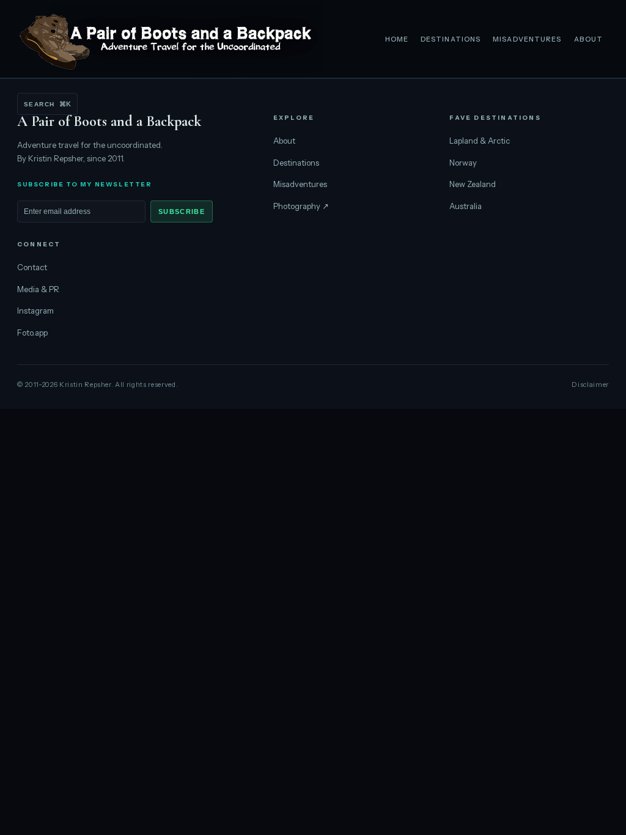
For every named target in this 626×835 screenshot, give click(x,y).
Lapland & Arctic (479, 140)
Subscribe (181, 211)
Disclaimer (590, 384)
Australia (465, 206)
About (588, 39)
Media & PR (38, 289)
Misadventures (527, 39)
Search (47, 104)
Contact (32, 267)
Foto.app (32, 332)
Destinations (451, 39)
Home (396, 39)
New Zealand (472, 184)
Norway (463, 162)
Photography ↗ (301, 206)
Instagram (35, 310)
